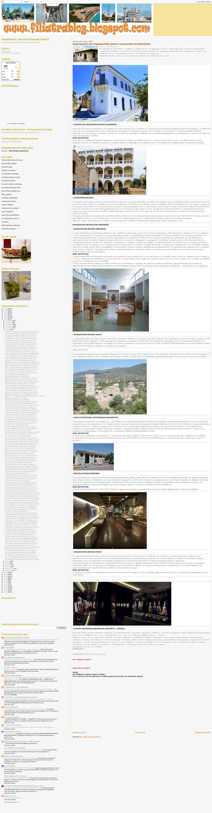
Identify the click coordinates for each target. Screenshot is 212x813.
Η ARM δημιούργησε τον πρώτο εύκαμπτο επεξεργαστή (21, 516)
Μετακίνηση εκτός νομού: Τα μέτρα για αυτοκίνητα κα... (21, 340)
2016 (6, 580)
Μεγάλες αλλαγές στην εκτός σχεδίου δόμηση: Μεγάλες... (22, 538)
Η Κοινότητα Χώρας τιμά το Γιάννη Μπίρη (17, 399)
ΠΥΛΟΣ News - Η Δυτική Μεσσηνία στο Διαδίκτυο (21, 697)
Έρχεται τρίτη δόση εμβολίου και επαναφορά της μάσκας (21, 466)
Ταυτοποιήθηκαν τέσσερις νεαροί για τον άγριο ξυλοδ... (21, 407)
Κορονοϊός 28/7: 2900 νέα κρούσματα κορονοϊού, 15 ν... (21, 416)
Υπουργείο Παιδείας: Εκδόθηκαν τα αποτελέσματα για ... (21, 531)
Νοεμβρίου (8, 322)
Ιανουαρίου (8, 570)
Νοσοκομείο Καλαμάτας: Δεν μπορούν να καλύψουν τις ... (22, 347)
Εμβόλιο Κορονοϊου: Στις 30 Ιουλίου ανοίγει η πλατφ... (20, 371)
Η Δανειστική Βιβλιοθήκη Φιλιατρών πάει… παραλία (20, 426)
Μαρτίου (7, 567)
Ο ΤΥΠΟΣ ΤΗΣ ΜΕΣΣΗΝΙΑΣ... (13, 798)
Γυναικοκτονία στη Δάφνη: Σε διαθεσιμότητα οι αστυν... (21, 342)
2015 (6, 582)
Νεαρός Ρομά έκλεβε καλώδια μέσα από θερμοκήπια (20, 507)
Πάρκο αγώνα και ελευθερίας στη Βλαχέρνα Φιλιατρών (21, 401)
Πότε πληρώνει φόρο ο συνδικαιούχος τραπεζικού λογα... (22, 373)
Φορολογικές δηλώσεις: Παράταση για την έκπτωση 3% (21, 441)
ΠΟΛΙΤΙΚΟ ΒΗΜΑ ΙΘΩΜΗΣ (13, 675)
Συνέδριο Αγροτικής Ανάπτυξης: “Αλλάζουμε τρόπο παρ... (22, 419)
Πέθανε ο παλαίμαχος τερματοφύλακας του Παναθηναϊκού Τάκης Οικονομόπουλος (28, 727)
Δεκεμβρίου (8, 320)
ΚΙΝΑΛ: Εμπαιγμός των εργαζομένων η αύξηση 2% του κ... (22, 439)
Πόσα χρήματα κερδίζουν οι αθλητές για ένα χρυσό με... (21, 335)
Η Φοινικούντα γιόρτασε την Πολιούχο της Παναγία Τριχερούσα (23, 750)
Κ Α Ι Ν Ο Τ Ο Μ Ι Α (10, 667)
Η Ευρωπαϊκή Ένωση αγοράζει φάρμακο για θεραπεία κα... (22, 410)
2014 (6, 584)
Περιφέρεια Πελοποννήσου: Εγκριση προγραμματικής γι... (22, 392)
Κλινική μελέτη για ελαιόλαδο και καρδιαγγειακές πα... (21, 484)
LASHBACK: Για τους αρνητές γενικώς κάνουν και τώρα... (22, 514)
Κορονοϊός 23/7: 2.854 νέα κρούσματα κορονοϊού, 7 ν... (21, 534)
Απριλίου (8, 565)
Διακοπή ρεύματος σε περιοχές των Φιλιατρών (18, 462)
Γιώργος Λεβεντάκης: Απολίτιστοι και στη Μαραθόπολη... (21, 355)
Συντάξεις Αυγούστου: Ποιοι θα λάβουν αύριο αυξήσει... (21, 446)
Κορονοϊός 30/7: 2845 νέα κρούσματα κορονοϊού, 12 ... (21, 360)
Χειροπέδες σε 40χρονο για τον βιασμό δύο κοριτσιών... (21, 541)
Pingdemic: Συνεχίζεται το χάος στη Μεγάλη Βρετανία (20, 491)
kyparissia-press (10, 796)
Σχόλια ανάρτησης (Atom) (91, 737)
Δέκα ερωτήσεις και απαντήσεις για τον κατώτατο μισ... (21, 444)
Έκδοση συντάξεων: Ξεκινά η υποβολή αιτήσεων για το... (22, 382)
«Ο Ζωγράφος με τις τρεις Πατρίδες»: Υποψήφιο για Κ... (21, 505)
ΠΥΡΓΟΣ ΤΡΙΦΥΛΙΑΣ (11, 707)
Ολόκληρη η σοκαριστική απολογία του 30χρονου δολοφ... (22, 527)
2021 (6, 319)
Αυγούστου (8, 328)
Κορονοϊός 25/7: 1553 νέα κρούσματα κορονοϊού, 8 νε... (21, 486)
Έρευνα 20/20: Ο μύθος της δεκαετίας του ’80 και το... (20, 459)
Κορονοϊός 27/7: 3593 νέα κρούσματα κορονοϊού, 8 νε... (21, 434)
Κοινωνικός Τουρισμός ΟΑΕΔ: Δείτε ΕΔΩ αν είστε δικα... (21, 558)
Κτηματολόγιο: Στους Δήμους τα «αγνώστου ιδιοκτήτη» (21, 523)
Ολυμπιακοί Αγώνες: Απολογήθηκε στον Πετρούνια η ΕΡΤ (22, 518)
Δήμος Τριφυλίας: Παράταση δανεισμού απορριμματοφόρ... (22, 353)
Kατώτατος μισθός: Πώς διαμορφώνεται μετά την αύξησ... (21, 369)
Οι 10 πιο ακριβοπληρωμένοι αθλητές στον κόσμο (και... (21, 333)
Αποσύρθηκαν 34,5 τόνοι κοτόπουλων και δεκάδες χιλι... (22, 522)
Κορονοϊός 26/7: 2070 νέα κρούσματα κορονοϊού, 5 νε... (21, 457)
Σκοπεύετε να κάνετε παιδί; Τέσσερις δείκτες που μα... (21, 540)
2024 (6, 313)
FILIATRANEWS (9, 766)
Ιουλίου (7, 329)
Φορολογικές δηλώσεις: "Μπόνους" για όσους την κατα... (22, 455)
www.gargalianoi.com (11, 802)
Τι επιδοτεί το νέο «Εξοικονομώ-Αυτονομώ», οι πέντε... (21, 337)
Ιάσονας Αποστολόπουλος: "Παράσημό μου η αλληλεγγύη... (22, 363)
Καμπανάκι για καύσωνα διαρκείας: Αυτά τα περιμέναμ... (21, 450)
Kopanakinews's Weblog (12, 731)
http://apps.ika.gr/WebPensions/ (12, 142)
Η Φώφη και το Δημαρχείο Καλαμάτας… (16, 511)
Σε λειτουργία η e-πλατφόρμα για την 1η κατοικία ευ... (20, 545)
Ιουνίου (7, 561)
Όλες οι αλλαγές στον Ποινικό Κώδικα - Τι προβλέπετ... (21, 452)
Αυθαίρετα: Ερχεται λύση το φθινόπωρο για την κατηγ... (21, 389)
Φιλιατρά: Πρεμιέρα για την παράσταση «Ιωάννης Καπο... (22, 475)
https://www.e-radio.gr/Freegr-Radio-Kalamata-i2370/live (20, 42)
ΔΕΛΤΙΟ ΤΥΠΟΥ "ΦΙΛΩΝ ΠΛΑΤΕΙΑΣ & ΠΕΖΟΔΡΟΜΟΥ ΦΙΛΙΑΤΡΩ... (25, 396)
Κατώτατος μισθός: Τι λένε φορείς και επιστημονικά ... (20, 548)
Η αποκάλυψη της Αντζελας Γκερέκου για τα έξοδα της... (21, 502)
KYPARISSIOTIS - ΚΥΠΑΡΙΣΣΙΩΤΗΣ (16, 687)
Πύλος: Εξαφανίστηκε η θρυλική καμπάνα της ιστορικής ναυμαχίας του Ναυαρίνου (28, 699)
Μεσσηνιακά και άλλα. (11, 717)
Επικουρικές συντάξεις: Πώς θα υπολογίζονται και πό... (21, 461)
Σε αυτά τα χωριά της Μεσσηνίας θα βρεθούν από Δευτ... (21, 482)
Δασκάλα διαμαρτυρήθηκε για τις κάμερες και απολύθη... (21, 365)
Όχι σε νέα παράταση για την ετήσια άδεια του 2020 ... (21, 552)
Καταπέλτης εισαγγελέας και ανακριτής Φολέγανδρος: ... (21, 513)
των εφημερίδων (20, 123)
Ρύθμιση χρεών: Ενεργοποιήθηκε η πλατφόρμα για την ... (22, 520)
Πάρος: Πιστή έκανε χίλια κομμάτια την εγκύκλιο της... (20, 478)
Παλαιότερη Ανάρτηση (202, 732)
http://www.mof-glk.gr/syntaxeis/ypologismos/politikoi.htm (20, 132)
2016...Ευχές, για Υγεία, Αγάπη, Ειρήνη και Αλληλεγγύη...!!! (21, 788)
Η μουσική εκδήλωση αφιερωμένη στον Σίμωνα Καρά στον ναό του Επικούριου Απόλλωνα (31, 639)
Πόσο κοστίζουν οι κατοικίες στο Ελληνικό (17, 374)
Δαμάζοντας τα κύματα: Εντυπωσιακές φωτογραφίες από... (22, 331)
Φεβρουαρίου (9, 568)
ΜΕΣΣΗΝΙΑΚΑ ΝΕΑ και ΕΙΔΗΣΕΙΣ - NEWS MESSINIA (22, 741)
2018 (6, 576)
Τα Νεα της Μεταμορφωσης (13, 756)
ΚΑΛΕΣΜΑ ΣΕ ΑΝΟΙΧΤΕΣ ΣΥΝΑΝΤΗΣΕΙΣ (17, 376)
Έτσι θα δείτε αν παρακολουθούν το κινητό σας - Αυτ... (21, 554)
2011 (6, 590)
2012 (6, 588)
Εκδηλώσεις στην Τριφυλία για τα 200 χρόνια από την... (21, 351)
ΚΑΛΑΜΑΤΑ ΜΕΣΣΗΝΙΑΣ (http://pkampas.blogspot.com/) (23, 786)
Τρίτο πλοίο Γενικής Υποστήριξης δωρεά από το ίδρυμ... (21, 390)
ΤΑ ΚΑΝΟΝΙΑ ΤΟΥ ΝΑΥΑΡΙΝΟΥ (15, 748)
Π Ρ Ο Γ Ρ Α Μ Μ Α (9, 733)
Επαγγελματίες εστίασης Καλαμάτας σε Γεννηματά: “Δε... (21, 488)
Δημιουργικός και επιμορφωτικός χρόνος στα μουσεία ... (21, 417)
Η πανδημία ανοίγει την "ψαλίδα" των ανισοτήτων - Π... (21, 346)
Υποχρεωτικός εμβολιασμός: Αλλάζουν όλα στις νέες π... (21, 556)
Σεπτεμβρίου (9, 326)
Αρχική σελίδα (140, 732)
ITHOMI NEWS (9, 647)
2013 (6, 586)
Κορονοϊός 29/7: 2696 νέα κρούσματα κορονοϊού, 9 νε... (21, 378)
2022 (6, 317)
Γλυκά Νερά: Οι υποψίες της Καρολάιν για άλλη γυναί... (21, 543)
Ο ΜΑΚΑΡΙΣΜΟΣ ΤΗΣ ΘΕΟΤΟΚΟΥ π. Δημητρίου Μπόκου (22, 649)
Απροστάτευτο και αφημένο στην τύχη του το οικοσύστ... (21, 525)
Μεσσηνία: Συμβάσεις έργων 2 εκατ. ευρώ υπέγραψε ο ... (22, 428)
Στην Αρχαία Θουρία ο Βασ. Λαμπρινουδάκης (18, 435)
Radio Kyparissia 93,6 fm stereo (15, 776)
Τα (8, 123)
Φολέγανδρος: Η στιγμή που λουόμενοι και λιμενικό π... (21, 469)
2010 (6, 592)
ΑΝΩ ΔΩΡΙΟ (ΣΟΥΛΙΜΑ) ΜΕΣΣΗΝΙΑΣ (16, 638)
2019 (6, 574)
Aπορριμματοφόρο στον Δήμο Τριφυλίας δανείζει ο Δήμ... (21, 489)
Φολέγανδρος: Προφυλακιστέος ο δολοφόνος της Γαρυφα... (22, 559)
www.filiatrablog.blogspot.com (14, 657)
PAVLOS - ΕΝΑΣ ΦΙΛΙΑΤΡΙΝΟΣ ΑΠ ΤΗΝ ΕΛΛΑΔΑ (19, 768)
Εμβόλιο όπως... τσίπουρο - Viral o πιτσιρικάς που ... (20, 448)
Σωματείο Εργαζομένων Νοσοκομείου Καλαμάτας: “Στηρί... (22, 443)
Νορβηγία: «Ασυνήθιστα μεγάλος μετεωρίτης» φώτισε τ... (21, 414)
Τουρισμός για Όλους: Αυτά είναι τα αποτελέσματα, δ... (21, 471)
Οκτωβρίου (8, 324)
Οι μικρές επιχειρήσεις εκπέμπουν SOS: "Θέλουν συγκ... (22, 356)
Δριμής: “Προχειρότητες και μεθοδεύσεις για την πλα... (21, 358)
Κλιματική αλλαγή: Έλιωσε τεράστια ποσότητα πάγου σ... (22, 338)
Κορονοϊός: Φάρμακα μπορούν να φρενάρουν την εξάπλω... (22, 547)
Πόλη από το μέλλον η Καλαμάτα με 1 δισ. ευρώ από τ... (21, 509)
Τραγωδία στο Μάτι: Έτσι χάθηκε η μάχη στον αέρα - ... (21, 532)
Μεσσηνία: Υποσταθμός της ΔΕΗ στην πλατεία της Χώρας (22, 498)
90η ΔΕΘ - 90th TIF (10, 669)
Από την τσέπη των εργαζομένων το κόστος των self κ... (21, 437)
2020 (6, 572)
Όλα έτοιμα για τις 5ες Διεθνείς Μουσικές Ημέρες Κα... (20, 423)
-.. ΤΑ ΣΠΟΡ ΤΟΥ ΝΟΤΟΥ (12, 725)
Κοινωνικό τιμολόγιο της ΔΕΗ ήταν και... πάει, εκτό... (20, 536)
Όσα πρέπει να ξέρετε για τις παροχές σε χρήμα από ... (21, 464)
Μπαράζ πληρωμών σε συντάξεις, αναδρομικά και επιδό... (22, 468)
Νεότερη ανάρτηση (79, 732)
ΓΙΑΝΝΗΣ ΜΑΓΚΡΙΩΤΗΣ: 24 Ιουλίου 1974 (17, 480)
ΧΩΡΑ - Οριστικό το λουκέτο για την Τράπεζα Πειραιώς (20, 758)
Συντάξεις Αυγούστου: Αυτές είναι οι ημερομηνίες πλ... (20, 529)
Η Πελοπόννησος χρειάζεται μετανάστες (17, 425)
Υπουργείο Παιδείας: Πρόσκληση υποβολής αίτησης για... (22, 344)
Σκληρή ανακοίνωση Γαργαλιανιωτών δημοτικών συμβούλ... (23, 432)
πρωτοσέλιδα (12, 123)
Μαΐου (7, 563)
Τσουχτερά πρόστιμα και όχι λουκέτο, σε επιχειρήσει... (21, 550)
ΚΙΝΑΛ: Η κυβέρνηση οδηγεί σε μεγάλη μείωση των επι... (22, 367)
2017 (6, 578)
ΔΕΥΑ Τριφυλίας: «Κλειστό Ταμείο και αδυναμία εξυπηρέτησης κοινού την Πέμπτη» (28, 689)
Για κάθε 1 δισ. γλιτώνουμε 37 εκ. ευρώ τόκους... (18, 659)
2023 (6, 315)
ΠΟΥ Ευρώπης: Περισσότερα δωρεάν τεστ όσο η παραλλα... (23, 493)
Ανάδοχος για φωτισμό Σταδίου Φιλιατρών (17, 473)
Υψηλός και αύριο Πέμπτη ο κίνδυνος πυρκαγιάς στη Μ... (22, 412)
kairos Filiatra (11, 63)
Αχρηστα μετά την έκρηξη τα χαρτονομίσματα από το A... (21, 403)
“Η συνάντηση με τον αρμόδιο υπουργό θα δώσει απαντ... (22, 496)
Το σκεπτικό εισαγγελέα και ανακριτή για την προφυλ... (21, 408)
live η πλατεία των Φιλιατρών (11, 53)
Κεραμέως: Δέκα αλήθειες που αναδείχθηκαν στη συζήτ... (22, 394)
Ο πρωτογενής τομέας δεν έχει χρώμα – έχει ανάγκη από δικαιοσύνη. (25, 709)
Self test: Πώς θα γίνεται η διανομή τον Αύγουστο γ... (20, 383)
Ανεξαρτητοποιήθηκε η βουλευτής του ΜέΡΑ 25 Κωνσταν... (22, 495)
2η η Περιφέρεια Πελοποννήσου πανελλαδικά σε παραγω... (22, 504)
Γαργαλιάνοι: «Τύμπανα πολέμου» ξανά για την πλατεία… (22, 500)
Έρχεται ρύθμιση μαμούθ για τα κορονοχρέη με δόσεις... (21, 380)
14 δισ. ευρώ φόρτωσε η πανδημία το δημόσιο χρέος (20, 385)
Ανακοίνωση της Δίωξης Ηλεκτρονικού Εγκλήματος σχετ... (22, 405)
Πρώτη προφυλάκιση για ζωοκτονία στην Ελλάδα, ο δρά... (22, 387)
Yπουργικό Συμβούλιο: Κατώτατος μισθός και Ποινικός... (21, 477)
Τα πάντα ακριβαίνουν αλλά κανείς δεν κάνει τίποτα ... (21, 349)
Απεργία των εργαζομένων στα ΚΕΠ (15, 398)
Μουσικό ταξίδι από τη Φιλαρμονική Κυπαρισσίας (19, 453)
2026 (6, 309)
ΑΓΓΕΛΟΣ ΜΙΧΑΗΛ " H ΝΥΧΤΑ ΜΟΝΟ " (16, 778)
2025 (6, 311)
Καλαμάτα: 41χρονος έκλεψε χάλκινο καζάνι (18, 430)
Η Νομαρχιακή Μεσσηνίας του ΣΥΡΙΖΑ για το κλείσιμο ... (21, 421)
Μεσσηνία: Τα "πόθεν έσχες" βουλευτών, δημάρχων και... (22, 362)
